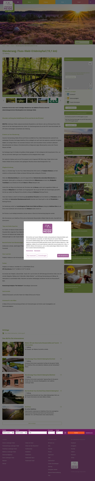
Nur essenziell (31, 255)
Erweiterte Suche (89, 432)
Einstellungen (42, 255)
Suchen (76, 433)
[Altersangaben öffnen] (65, 433)
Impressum (37, 251)
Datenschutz (29, 251)
